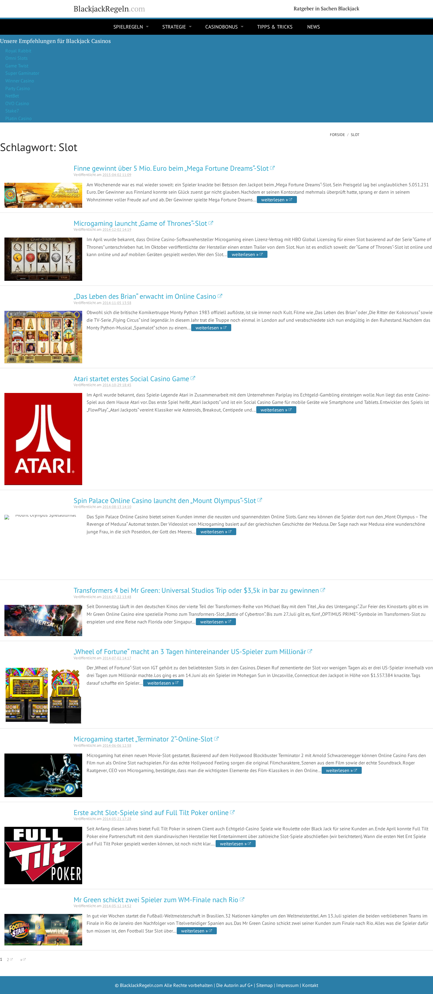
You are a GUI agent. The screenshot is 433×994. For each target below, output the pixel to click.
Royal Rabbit (18, 51)
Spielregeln (128, 27)
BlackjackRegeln (109, 9)
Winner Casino (19, 81)
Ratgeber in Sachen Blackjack (326, 8)
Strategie (174, 27)
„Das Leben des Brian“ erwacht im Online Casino (145, 296)
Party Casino (17, 88)
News (313, 27)
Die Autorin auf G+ (234, 985)
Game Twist (16, 66)
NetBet (12, 96)
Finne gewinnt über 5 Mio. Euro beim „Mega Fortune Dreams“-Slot (171, 168)
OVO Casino (17, 103)
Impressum (287, 985)
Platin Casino (18, 118)
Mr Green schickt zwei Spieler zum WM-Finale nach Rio (156, 899)
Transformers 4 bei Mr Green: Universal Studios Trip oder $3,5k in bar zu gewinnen (196, 590)
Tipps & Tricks (274, 27)
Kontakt (310, 985)
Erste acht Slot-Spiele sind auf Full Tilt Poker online (151, 812)
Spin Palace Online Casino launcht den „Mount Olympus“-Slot (165, 500)
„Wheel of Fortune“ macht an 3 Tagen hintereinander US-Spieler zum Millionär (190, 651)
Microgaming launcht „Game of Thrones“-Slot (140, 223)
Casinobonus (221, 27)
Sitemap (264, 985)
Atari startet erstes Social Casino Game (131, 378)
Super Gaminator (22, 73)
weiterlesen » (274, 200)
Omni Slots (16, 58)
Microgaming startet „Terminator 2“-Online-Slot (143, 739)
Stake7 (12, 111)
